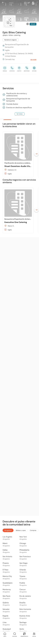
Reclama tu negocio (10, 40)
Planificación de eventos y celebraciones (16, 94)
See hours (33, 59)
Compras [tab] (33, 530)
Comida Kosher (12, 104)
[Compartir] (29, 3)
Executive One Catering (15, 222)
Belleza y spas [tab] (21, 530)
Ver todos (20, 114)
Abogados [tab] (8, 530)
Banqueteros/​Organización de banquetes (18, 100)
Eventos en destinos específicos (19, 107)
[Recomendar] (27, 24)
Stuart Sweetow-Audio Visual (18, 166)
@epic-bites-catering (11, 35)
